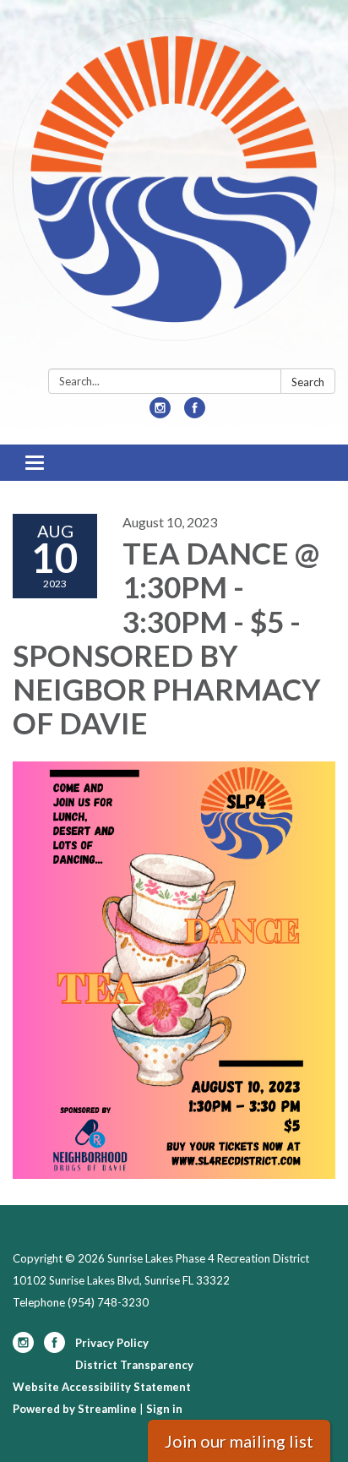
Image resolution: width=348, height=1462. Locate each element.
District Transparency (134, 1365)
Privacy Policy (112, 1343)
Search (307, 382)
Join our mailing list (239, 1441)
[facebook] (194, 413)
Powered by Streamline (75, 1409)
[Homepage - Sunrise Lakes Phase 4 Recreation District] (174, 187)
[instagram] (160, 413)
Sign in (164, 1409)
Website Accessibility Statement (102, 1387)
